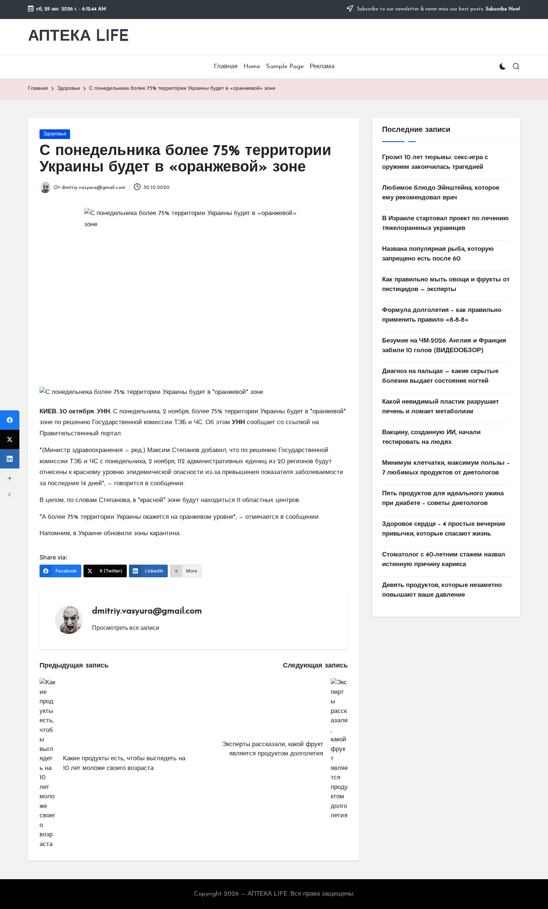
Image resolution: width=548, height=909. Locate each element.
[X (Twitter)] (9, 439)
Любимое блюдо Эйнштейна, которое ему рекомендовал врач (440, 193)
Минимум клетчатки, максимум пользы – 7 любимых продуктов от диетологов (446, 468)
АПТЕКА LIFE (78, 36)
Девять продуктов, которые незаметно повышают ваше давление (442, 590)
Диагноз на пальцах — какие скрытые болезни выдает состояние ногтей (440, 376)
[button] (125, 627)
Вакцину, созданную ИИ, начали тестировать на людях (431, 437)
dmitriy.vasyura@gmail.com (147, 611)
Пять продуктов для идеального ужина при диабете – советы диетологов (443, 498)
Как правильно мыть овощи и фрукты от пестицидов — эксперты (446, 285)
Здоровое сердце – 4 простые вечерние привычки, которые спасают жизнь (443, 529)
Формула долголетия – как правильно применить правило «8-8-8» (441, 315)
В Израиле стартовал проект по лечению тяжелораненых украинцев (445, 223)
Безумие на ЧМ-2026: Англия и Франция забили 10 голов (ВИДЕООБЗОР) (444, 346)
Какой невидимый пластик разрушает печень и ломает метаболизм (440, 407)
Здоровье (54, 134)
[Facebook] (9, 420)
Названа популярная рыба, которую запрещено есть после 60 (438, 254)
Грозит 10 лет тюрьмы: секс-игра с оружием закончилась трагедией (435, 162)
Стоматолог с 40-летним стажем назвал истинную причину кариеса (443, 560)
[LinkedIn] (9, 458)
